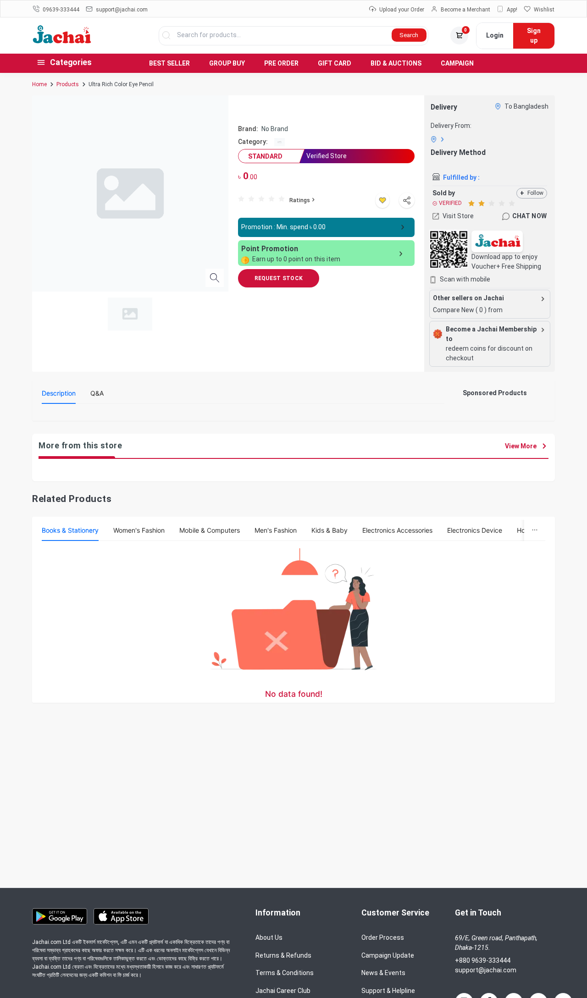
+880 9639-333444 (482, 960)
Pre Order (281, 63)
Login (495, 35)
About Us (268, 937)
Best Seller (169, 63)
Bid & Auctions (396, 63)
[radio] (241, 198)
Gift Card (334, 63)
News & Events (383, 972)
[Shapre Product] (407, 200)
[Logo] (62, 41)
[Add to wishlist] (382, 200)
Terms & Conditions (284, 972)
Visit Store (458, 216)
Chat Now (529, 216)
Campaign (457, 63)
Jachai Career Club (282, 990)
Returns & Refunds (283, 955)
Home (39, 84)
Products (67, 84)
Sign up (534, 35)
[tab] (59, 393)
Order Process (382, 937)
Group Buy (227, 63)
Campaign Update (387, 955)
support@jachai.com (485, 970)
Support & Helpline (388, 990)
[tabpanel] (243, 414)
